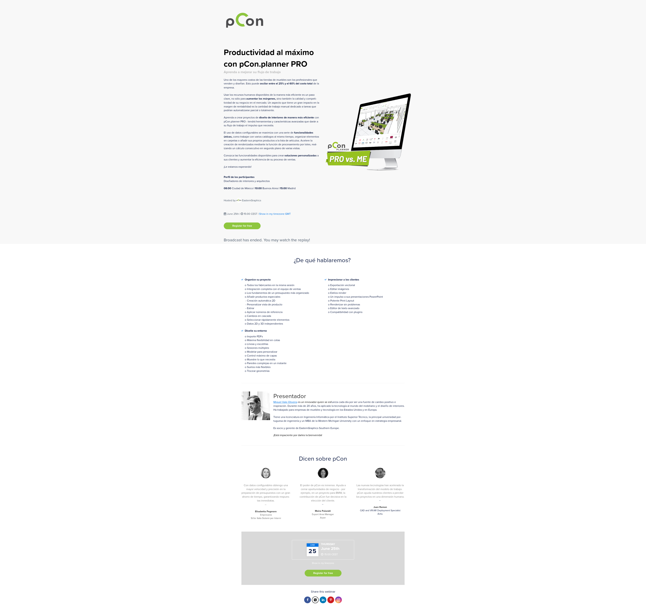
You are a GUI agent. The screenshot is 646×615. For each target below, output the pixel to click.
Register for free (242, 226)
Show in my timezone (275, 214)
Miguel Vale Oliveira (285, 402)
